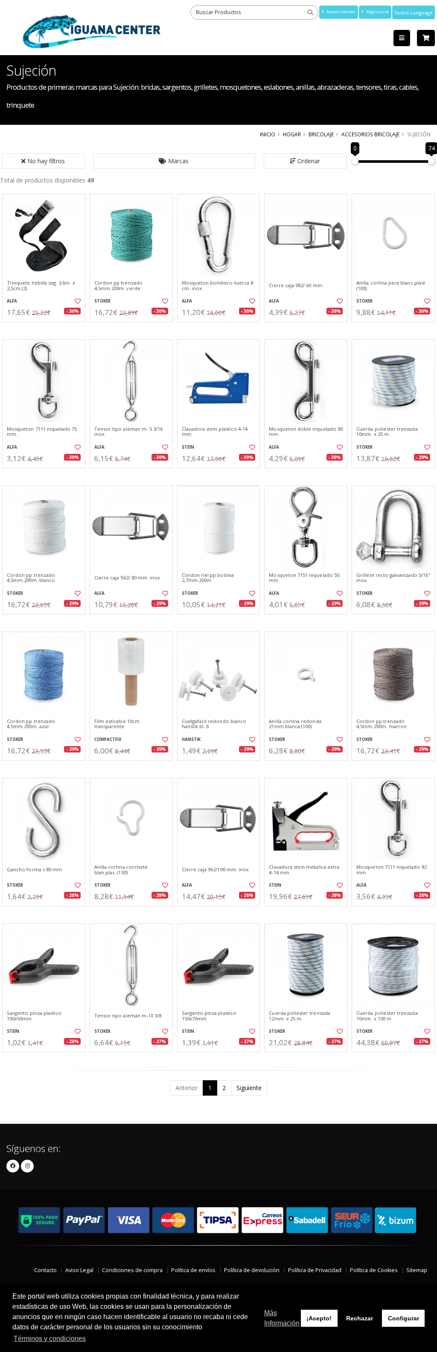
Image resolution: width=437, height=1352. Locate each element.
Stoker (102, 301)
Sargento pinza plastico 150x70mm (209, 1016)
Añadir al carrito (46, 329)
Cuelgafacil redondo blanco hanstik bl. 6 (214, 724)
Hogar (292, 134)
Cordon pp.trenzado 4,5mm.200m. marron (381, 724)
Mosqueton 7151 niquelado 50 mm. (304, 578)
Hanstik (191, 739)
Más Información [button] (282, 1318)
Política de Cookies (374, 1270)
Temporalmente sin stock (305, 329)
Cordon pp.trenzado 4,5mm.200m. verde (118, 285)
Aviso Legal (79, 1270)
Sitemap (416, 1270)
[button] (174, 161)
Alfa (12, 301)
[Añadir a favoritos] (77, 301)
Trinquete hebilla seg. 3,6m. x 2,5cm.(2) (41, 285)
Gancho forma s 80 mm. (35, 869)
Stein (188, 447)
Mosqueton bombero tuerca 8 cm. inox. (217, 285)
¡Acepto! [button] (319, 1318)
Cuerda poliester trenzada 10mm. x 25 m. (386, 431)
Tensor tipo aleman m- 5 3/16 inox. (128, 431)
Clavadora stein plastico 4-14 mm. (215, 431)
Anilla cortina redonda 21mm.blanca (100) (295, 724)
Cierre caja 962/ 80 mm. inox (127, 577)
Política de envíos (193, 1270)
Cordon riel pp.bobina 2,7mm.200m (208, 578)
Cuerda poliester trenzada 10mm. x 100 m (386, 1016)
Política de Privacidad (314, 1270)
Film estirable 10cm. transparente (117, 724)
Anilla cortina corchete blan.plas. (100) (121, 869)
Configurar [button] (403, 1318)
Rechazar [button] (359, 1318)
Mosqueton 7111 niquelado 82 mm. (391, 869)
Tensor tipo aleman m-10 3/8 (128, 1015)
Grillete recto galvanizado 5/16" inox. (393, 578)
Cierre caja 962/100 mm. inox (215, 869)
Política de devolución (252, 1270)
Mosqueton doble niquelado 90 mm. (306, 431)
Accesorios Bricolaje (370, 134)
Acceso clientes (340, 12)
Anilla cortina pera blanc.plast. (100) (391, 285)
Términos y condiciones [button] (50, 1338)
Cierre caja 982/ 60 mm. (296, 285)
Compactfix (108, 739)
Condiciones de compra (132, 1270)
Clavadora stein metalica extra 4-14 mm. (304, 869)
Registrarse (377, 12)
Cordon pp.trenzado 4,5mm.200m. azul (31, 724)
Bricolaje (321, 134)
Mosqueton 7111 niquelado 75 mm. (42, 431)
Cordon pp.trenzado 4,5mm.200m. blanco (31, 578)
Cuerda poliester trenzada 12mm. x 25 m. (299, 1016)
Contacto (45, 1270)
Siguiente (249, 1088)
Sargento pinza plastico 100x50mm (34, 1016)
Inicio (267, 134)
